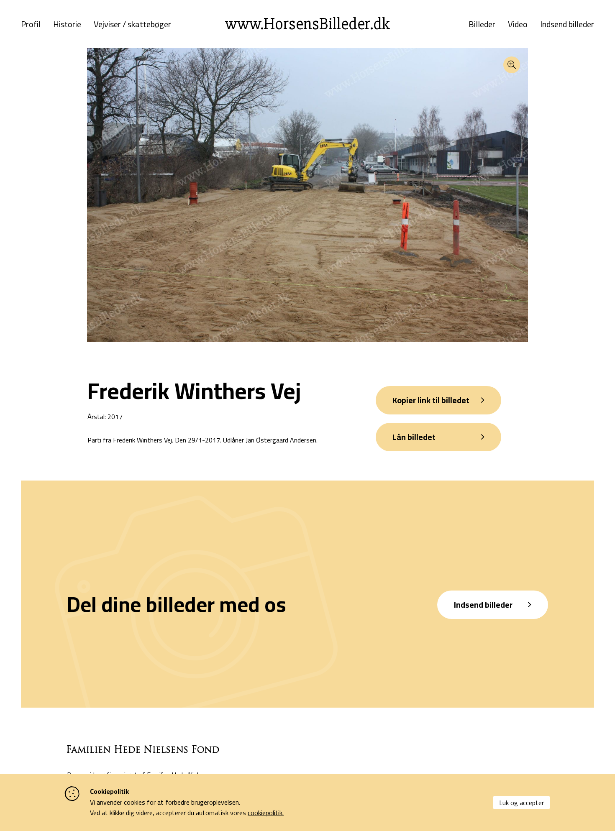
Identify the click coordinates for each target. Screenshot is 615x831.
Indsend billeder (567, 24)
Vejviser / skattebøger (132, 24)
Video (518, 24)
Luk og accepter (521, 802)
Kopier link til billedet (430, 400)
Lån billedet (414, 437)
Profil (31, 24)
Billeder (482, 24)
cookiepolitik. (266, 812)
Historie (67, 24)
